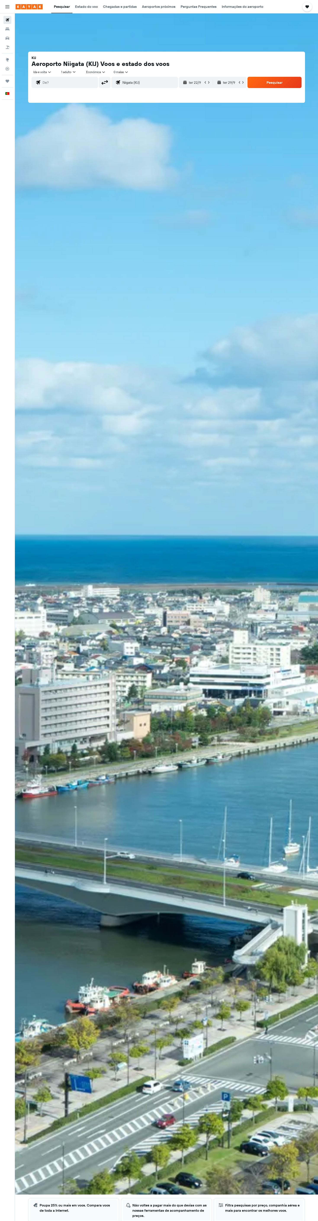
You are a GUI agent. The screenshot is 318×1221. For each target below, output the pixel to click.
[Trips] (7, 81)
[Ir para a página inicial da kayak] (29, 6)
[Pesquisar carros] (7, 38)
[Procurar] (7, 29)
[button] (7, 6)
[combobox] (42, 72)
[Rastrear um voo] (7, 68)
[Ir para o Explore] (7, 59)
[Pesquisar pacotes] (7, 47)
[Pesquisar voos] (7, 20)
